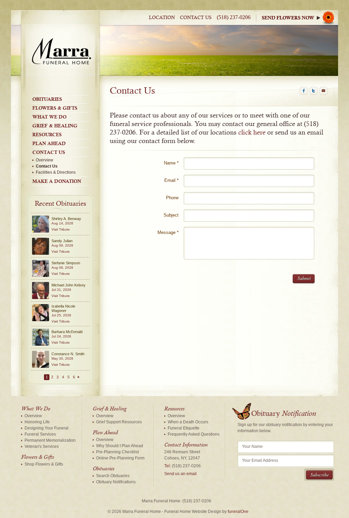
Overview (44, 160)
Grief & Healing (54, 125)
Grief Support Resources (119, 422)
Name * (171, 163)
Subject (171, 215)
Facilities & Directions (56, 172)
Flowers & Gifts (54, 108)
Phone (172, 197)
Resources (47, 134)
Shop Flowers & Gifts (44, 464)
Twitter (313, 91)
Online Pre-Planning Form (120, 458)
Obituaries (47, 99)
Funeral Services (40, 434)
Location (162, 17)
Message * (168, 232)
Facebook (303, 91)
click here (251, 132)
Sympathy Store (300, 17)
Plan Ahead (49, 143)
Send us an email (180, 473)
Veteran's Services (42, 446)
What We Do (49, 117)
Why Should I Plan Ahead (119, 445)
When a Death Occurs (188, 422)
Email (323, 91)
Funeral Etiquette (183, 428)
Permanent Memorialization (50, 440)
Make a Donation (56, 181)
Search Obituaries (113, 475)
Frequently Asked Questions (193, 434)
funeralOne (238, 511)
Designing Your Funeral (47, 428)
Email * (171, 180)
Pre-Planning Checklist (117, 452)
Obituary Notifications (116, 482)
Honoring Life (37, 422)
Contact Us (196, 17)
